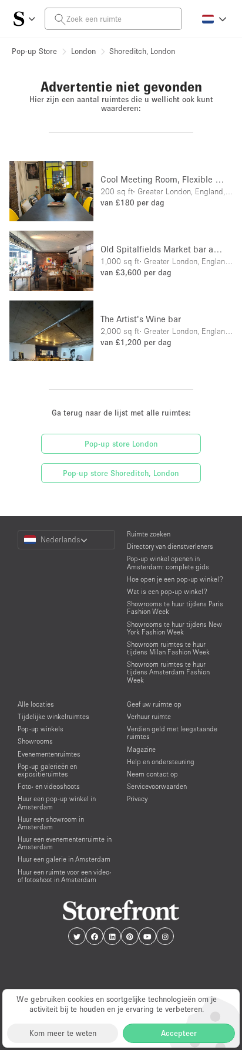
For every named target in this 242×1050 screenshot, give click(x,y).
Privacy (137, 798)
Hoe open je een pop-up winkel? (175, 579)
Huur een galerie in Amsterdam (64, 859)
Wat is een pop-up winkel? (167, 591)
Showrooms (35, 741)
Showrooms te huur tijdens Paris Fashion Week (175, 607)
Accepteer (179, 1033)
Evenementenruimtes (49, 754)
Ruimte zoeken (148, 534)
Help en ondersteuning (160, 761)
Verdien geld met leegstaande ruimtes (172, 732)
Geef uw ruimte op (154, 704)
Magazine (141, 749)
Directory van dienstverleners (170, 546)
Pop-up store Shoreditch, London (121, 473)
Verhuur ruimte (149, 716)
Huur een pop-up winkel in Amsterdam (57, 802)
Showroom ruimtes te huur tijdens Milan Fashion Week (168, 648)
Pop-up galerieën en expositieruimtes (47, 770)
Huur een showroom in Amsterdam (51, 822)
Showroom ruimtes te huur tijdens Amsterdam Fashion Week (168, 671)
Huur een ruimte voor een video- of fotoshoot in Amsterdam (65, 875)
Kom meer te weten (62, 1033)
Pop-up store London (121, 443)
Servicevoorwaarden (157, 786)
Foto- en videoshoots (49, 786)
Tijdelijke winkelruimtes (53, 716)
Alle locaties (36, 704)
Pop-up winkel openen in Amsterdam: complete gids (168, 562)
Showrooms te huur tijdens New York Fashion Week (174, 628)
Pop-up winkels (40, 728)
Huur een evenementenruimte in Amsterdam (65, 842)
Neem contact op (152, 774)
